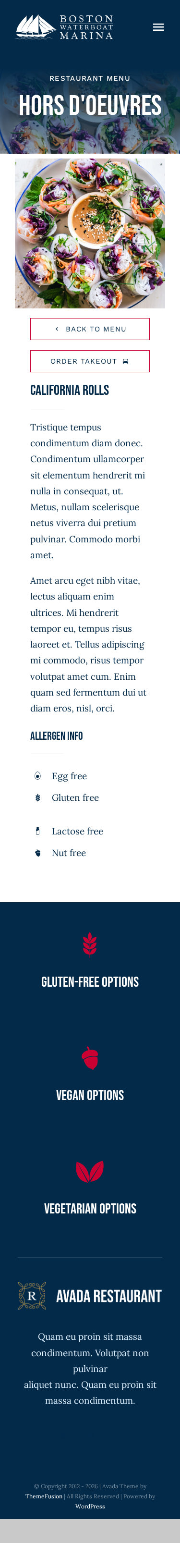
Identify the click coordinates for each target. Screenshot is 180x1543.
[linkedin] (143, 1436)
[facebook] (37, 1436)
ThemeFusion (43, 1496)
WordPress (90, 1506)
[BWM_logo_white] (63, 18)
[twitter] (63, 1436)
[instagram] (90, 1436)
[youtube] (116, 1436)
